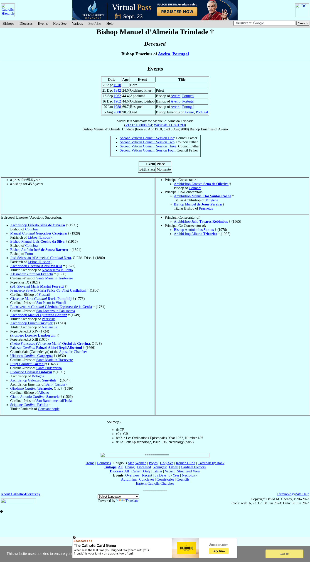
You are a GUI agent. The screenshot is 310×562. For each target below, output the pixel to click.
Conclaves (146, 479)
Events (43, 23)
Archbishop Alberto (195, 234)
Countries (104, 463)
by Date (160, 475)
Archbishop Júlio (201, 221)
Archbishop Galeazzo (33, 380)
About (20, 494)
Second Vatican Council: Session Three (148, 146)
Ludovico (31, 372)
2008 (117, 112)
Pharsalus (48, 319)
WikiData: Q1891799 (169, 125)
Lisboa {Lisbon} (40, 237)
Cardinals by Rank (211, 463)
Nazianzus (49, 327)
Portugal (180, 53)
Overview (132, 475)
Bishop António (194, 230)
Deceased (144, 467)
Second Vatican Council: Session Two (147, 142)
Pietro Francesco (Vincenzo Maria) (50, 343)
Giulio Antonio (34, 396)
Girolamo (31, 388)
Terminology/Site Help (293, 494)
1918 (117, 85)
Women (140, 463)
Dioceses (26, 23)
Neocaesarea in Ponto (57, 270)
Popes (153, 463)
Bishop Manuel (198, 204)
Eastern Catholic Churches (155, 483)
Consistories (165, 479)
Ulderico (31, 356)
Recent (147, 475)
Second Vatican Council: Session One (147, 138)
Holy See (59, 23)
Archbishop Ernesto (201, 184)
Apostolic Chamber (73, 352)
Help (109, 23)
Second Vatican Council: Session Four (147, 150)
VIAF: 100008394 (138, 125)
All (120, 467)
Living (130, 467)
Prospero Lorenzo (33, 335)
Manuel (38, 233)
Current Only (140, 471)
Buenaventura (51, 307)
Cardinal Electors (193, 467)
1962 (117, 96)
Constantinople (48, 409)
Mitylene (211, 200)
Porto (29, 254)
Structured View (188, 471)
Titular (157, 471)
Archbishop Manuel (202, 196)
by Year (173, 475)
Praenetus (206, 208)
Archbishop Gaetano (36, 266)
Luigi (27, 364)
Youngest (160, 467)
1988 (117, 107)
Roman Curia (185, 463)
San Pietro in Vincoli (51, 303)
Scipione (29, 405)
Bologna (38, 376)
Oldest (173, 467)
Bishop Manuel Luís (37, 241)
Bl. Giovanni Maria (37, 286)
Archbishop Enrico (31, 323)
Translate (131, 501)
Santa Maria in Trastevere (54, 278)
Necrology (189, 475)
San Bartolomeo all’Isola (54, 401)
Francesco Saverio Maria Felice (48, 290)
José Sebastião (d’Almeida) (40, 258)
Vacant (170, 471)
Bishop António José (39, 250)
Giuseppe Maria (40, 299)
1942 (117, 90)
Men (131, 463)
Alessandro (31, 274)
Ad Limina (129, 479)
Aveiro (164, 53)
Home (90, 463)
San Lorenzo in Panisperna (55, 311)
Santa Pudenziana (49, 368)
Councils (183, 479)
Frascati (44, 294)
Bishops (8, 23)
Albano (43, 392)
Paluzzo (46, 347)
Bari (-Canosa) (55, 384)
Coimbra (195, 188)
